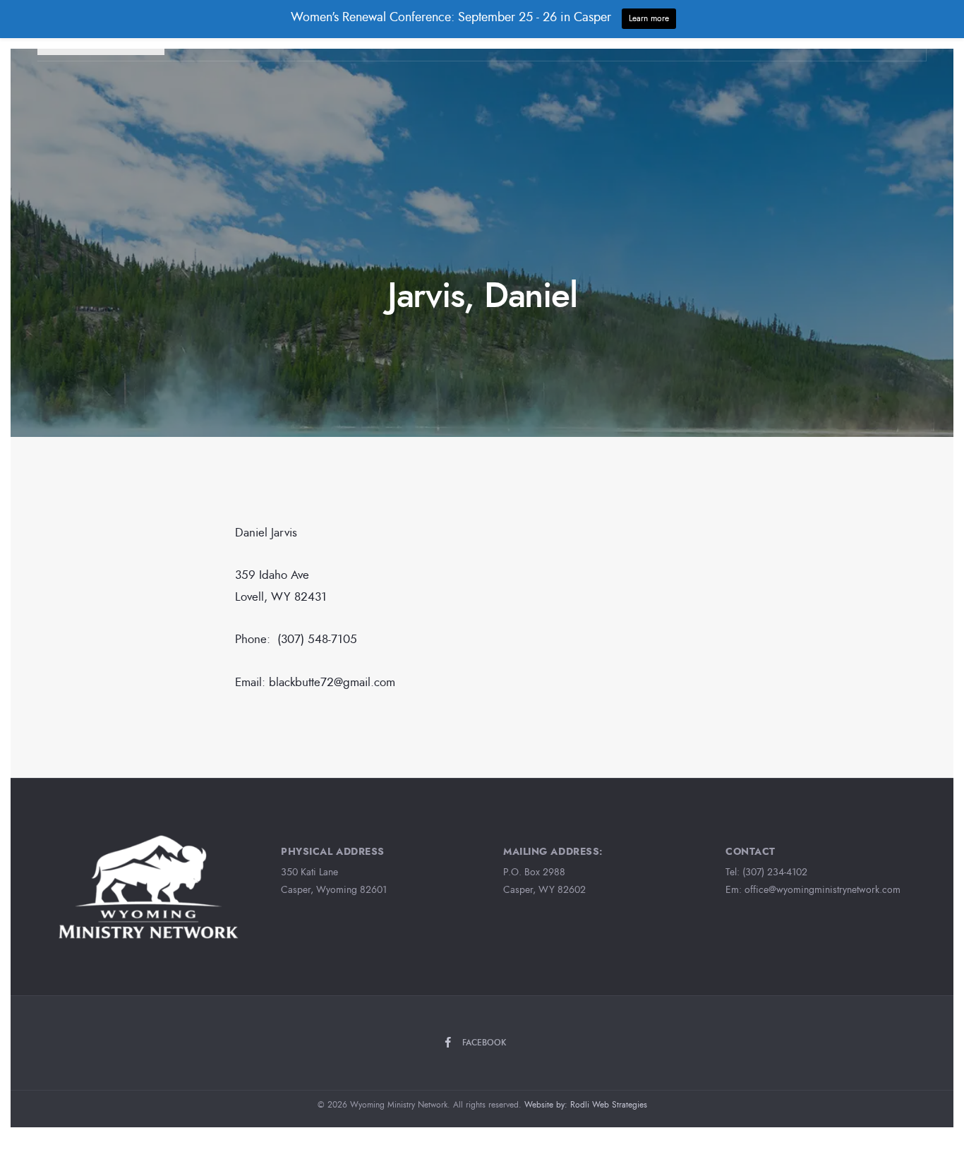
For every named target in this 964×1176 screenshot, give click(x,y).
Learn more (649, 18)
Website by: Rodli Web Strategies (585, 1104)
